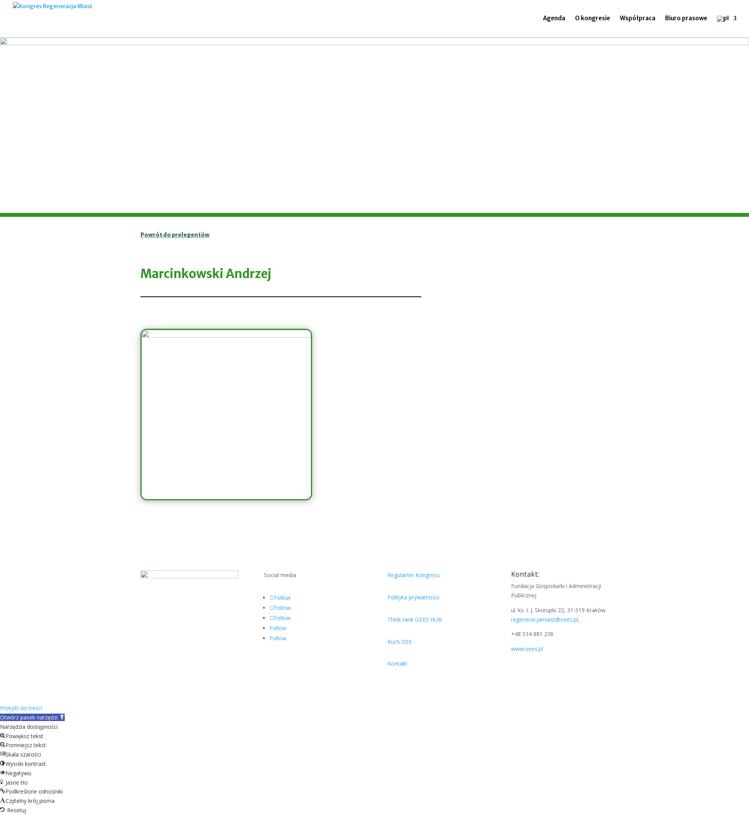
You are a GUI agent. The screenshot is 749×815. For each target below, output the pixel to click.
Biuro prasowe (686, 19)
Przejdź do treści (21, 708)
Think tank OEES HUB (414, 619)
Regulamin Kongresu (413, 575)
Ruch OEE (399, 641)
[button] (32, 717)
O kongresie (592, 19)
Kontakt (397, 663)
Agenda (554, 19)
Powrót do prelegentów (174, 234)
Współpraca (637, 19)
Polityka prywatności (413, 597)
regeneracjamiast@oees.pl (544, 619)
